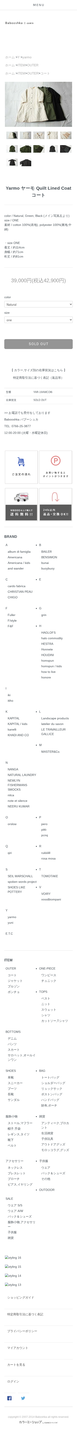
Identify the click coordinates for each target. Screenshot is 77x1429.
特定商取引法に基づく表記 (25, 1314)
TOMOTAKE (49, 876)
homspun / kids (51, 666)
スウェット (48, 1009)
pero (44, 824)
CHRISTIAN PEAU (20, 591)
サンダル (14, 1100)
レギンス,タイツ (19, 1134)
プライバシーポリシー (22, 1331)
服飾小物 (12, 1116)
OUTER (32, 65)
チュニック (48, 980)
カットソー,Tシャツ (54, 1020)
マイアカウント (17, 1348)
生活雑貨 (47, 1133)
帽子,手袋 (14, 1128)
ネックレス (15, 1167)
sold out (39, 343)
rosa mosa (48, 858)
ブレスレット (17, 1173)
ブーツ (12, 1088)
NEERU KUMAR (19, 806)
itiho (10, 700)
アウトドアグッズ (53, 1144)
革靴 (11, 1077)
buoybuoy (48, 568)
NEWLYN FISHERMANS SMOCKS (17, 785)
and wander (16, 568)
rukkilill (45, 853)
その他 (45, 1179)
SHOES (11, 1070)
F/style (12, 620)
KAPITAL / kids (17, 724)
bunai (45, 563)
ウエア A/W (15, 1211)
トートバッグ (50, 1077)
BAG (42, 1070)
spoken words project (22, 881)
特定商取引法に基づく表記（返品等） (38, 377)
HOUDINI (47, 655)
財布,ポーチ (49, 1105)
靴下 (11, 1140)
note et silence (17, 800)
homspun (47, 660)
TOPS (43, 991)
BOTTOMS (13, 1031)
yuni (10, 922)
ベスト (45, 998)
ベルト (12, 1145)
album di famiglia (19, 551)
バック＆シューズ (53, 1173)
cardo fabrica (16, 586)
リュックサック (51, 1088)
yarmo (26, 57)
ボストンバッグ (51, 1094)
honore (46, 677)
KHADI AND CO (18, 735)
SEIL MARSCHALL (20, 876)
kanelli (12, 729)
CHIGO (13, 597)
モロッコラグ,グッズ (55, 1150)
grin (43, 615)
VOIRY (45, 893)
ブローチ (14, 1179)
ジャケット (15, 980)
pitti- (44, 829)
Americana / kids (19, 563)
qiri (10, 853)
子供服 (43, 1161)
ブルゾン (14, 986)
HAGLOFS (48, 632)
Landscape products (55, 718)
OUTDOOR (47, 1190)
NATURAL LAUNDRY (22, 775)
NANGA (13, 769)
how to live (48, 671)
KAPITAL (14, 718)
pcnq (44, 835)
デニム (12, 1038)
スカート (14, 1049)
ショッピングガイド (20, 1297)
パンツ (12, 1044)
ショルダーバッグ (53, 1083)
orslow (12, 824)
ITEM (21, 65)
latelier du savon (52, 724)
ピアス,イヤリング (20, 1184)
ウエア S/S (15, 1205)
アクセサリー (15, 1161)
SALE (9, 1198)
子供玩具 (47, 1138)
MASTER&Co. (50, 751)
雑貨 (42, 1116)
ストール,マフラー (20, 1123)
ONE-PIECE (47, 968)
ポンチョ (14, 992)
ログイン (13, 1381)
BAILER (46, 551)
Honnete (47, 649)
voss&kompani (51, 899)
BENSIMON (49, 557)
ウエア (45, 1167)
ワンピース (48, 975)
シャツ (45, 1015)
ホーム (10, 57)
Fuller (11, 615)
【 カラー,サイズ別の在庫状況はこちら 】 (38, 370)
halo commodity (52, 638)
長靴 (11, 1094)
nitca (11, 795)
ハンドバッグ (50, 1100)
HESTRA (47, 643)
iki (9, 695)
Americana (15, 557)
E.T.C (9, 933)
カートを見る (16, 1364)
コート (45, 73)
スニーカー (15, 1083)
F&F (10, 626)
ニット (45, 1004)
